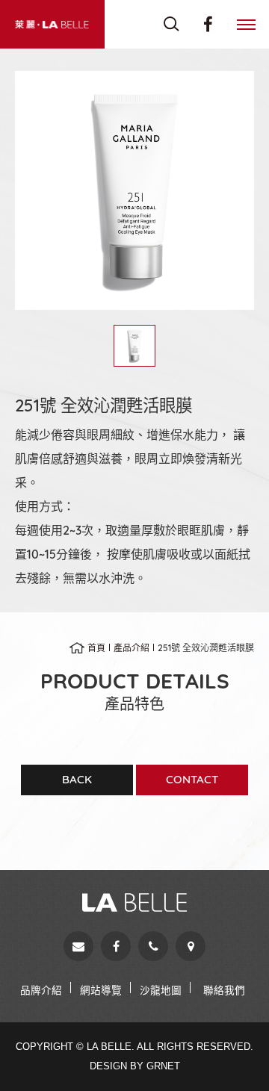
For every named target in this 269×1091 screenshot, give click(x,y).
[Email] (78, 946)
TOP (231, 1053)
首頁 (96, 647)
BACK (77, 779)
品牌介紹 (41, 989)
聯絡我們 (224, 989)
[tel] (153, 946)
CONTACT (192, 779)
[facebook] (116, 946)
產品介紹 (131, 647)
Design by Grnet (135, 1066)
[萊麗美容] (52, 24)
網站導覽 (101, 989)
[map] (190, 946)
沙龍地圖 (161, 989)
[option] (134, 190)
